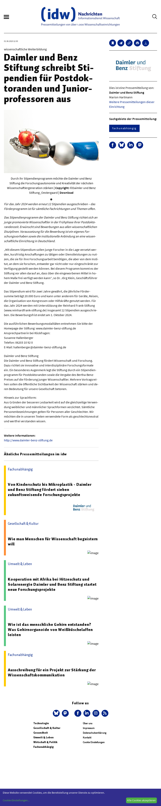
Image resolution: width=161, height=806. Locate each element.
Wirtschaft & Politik (45, 742)
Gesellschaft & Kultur (46, 728)
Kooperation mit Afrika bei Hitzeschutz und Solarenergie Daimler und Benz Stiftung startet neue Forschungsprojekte (52, 584)
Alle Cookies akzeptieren (141, 800)
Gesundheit (40, 733)
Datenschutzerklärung (94, 732)
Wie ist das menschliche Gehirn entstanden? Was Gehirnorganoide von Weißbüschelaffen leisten (50, 630)
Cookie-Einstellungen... (16, 800)
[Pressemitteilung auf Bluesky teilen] (121, 145)
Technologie (41, 723)
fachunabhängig (124, 128)
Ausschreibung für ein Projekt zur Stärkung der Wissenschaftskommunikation (52, 672)
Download (66, 193)
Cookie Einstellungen (94, 742)
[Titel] (112, 43)
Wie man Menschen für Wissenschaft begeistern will (53, 541)
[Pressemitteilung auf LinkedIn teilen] (130, 145)
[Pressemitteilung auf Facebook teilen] (112, 145)
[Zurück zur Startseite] (80, 16)
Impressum (89, 728)
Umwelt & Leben (43, 737)
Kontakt (87, 737)
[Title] (129, 43)
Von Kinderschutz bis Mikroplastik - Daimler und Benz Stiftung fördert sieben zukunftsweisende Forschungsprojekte (49, 489)
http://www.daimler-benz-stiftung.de (28, 440)
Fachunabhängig (43, 747)
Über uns (87, 723)
